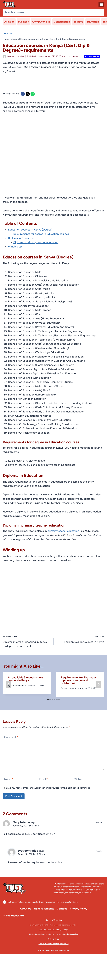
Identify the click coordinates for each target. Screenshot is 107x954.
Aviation (9, 21)
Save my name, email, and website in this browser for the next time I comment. (48, 787)
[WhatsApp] (33, 94)
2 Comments (73, 56)
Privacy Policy (78, 908)
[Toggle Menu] (101, 4)
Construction (62, 21)
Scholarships (53, 939)
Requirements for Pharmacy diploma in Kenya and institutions (79, 680)
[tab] (48, 699)
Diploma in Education (21, 238)
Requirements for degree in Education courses (41, 234)
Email (43, 779)
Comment (11, 737)
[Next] (98, 684)
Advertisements (44, 908)
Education (93, 21)
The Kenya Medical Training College (53, 929)
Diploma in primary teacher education (35, 242)
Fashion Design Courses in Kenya (84, 639)
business (23, 21)
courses (78, 21)
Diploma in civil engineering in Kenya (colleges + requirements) (25, 641)
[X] (28, 94)
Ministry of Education (53, 920)
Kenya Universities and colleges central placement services (53, 925)
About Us (25, 908)
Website (79, 779)
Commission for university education (54, 944)
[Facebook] (23, 94)
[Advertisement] (53, 84)
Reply (99, 822)
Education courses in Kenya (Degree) (30, 229)
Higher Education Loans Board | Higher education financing (53, 934)
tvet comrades (17, 56)
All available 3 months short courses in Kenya (25, 679)
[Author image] (4, 56)
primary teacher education (63, 531)
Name (8, 779)
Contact (62, 908)
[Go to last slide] (8, 684)
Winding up (15, 246)
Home (6, 39)
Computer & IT (41, 21)
